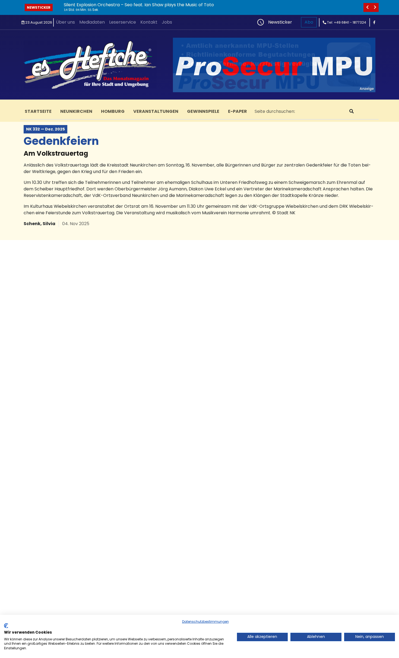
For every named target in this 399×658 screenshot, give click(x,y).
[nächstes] (375, 7)
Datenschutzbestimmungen (205, 621)
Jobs (167, 22)
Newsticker (38, 7)
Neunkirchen (76, 111)
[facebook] (374, 22)
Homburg (113, 111)
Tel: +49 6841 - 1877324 (346, 22)
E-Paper (237, 111)
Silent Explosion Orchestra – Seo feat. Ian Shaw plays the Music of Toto (139, 5)
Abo (309, 22)
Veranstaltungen (155, 111)
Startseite (38, 111)
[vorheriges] (367, 7)
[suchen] (351, 111)
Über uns (65, 22)
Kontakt (148, 22)
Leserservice (122, 22)
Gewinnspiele (203, 111)
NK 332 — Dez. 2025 (45, 129)
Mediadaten (92, 22)
